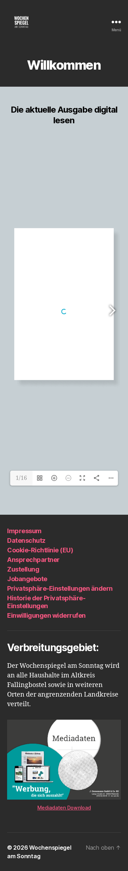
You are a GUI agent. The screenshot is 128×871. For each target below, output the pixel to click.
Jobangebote (27, 579)
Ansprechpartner (33, 559)
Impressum (24, 531)
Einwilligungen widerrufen (46, 615)
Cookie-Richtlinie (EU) (40, 550)
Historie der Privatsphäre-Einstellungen (46, 602)
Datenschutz (26, 540)
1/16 (21, 478)
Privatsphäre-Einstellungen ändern (60, 588)
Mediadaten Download (64, 808)
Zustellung (23, 569)
